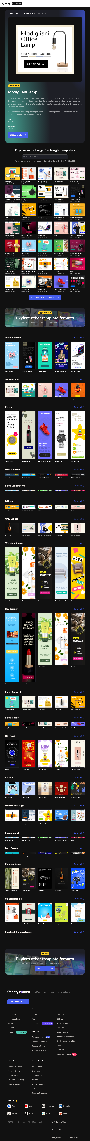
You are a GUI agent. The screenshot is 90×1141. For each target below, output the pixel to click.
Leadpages (36, 1023)
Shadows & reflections (65, 1036)
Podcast (10, 1028)
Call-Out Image (27, 13)
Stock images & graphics (66, 1041)
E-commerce (36, 1071)
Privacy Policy (55, 1138)
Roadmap (11, 1032)
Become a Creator (39, 1046)
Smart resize (61, 1050)
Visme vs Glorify (13, 1084)
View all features (63, 1014)
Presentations (37, 1088)
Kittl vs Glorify (12, 1075)
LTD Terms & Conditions (59, 1130)
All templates (13, 13)
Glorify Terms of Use (58, 1122)
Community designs (39, 1093)
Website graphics (38, 1084)
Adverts (35, 1080)
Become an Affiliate (39, 1042)
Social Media (37, 1075)
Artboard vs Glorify (14, 1066)
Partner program (38, 1037)
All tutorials (11, 1014)
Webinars (10, 1023)
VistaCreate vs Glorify (15, 1080)
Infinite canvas (62, 1032)
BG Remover (61, 1019)
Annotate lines (62, 1023)
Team (34, 1019)
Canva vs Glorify (13, 1071)
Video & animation (64, 1054)
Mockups (60, 1028)
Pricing (34, 1014)
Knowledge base (13, 1019)
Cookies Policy (72, 1138)
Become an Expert (39, 1050)
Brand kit (60, 1045)
